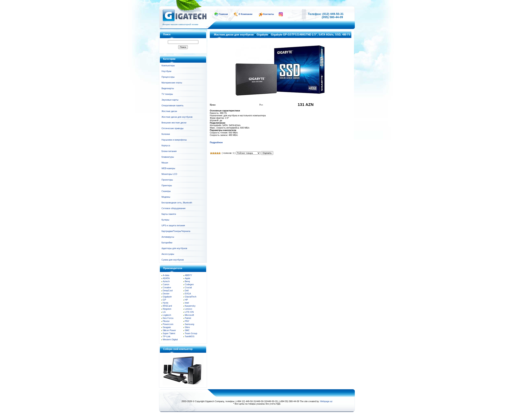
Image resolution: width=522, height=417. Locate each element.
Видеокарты (167, 88)
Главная (223, 14)
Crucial (188, 287)
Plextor (166, 321)
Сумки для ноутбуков (172, 259)
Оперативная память (172, 105)
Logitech (167, 315)
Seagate (167, 327)
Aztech (166, 281)
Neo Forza (168, 318)
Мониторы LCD (169, 174)
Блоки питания (169, 151)
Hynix (165, 303)
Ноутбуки (166, 71)
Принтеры (166, 185)
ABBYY (188, 275)
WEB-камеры (168, 168)
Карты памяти (168, 214)
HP (186, 299)
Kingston (167, 309)
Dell (186, 290)
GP (164, 299)
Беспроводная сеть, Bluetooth (176, 202)
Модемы (165, 197)
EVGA (188, 293)
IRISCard (167, 306)
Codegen (189, 284)
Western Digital (170, 339)
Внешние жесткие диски (173, 122)
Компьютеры (168, 65)
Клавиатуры (167, 157)
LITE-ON (189, 312)
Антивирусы (167, 237)
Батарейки (166, 242)
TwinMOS (189, 336)
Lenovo (188, 309)
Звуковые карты (169, 100)
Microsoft (189, 315)
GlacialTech (190, 296)
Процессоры (168, 77)
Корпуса (165, 145)
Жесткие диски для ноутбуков (176, 117)
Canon (166, 284)
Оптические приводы (172, 128)
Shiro (187, 327)
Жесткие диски (169, 111)
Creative (167, 287)
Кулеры (165, 219)
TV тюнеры (167, 94)
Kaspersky (190, 306)
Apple (187, 278)
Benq (187, 281)
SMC (187, 330)
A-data (166, 275)
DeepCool (168, 290)
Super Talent (169, 333)
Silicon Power (169, 330)
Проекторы (167, 180)
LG (164, 312)
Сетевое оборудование (173, 208)
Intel (187, 303)
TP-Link (166, 336)
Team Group (191, 333)
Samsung (189, 324)
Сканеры (166, 191)
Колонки (165, 134)
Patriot (188, 318)
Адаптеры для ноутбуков (174, 248)
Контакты (268, 14)
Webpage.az (326, 401)
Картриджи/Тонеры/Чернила (175, 231)
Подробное (216, 142)
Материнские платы (171, 82)
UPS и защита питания (173, 225)
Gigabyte (167, 296)
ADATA (166, 278)
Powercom (168, 324)
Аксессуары (167, 254)
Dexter (166, 293)
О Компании (245, 14)
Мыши (164, 162)
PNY (187, 321)
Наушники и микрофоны (174, 140)
